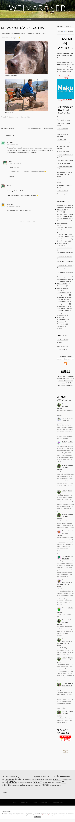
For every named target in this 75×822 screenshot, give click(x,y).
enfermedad (40, 779)
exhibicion (57, 779)
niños (53, 782)
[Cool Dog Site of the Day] (65, 738)
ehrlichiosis (27, 779)
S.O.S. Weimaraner (62, 346)
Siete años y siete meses (64, 205)
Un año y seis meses (63, 304)
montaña (37, 782)
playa (28, 785)
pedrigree (17, 785)
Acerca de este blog (62, 117)
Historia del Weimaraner (63, 163)
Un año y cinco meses (63, 306)
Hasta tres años (61, 286)
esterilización (48, 779)
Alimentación (60, 322)
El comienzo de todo (63, 319)
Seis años (60, 225)
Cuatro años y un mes (63, 281)
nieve (49, 782)
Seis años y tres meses (63, 221)
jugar (18, 782)
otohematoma (58, 782)
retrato (45, 784)
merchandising (28, 782)
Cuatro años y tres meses (64, 277)
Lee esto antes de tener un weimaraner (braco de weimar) (64, 174)
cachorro (58, 776)
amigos (29, 777)
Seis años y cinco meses (64, 218)
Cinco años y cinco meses (64, 236)
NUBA (64, 441)
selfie (55, 785)
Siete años (60, 212)
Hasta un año (60, 317)
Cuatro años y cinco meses (64, 268)
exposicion (64, 779)
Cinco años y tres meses (64, 239)
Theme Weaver (57, 802)
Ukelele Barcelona (62, 349)
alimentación (23, 777)
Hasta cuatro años (62, 283)
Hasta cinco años (62, 243)
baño (51, 777)
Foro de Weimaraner (62, 339)
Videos (59, 328)
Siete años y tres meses (64, 207)
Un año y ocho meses (63, 299)
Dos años (59, 290)
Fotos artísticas (61, 324)
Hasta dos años (61, 288)
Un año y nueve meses (63, 297)
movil (45, 782)
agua (18, 777)
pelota (22, 785)
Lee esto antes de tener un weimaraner (17, 19)
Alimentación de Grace (63, 120)
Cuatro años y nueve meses (65, 252)
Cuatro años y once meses (64, 248)
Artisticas (45, 776)
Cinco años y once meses (64, 227)
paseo (13, 785)
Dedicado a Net (61, 139)
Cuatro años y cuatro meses (65, 272)
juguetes (22, 782)
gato (6, 782)
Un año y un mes (62, 315)
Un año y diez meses (63, 295)
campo (67, 777)
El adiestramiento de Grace (64, 143)
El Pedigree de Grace (63, 151)
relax (39, 785)
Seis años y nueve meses (64, 214)
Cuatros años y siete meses (65, 261)
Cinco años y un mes (63, 241)
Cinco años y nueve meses (64, 230)
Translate (70, 31)
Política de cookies (62, 190)
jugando (12, 782)
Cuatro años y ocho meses (64, 256)
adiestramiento (9, 776)
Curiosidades (60, 326)
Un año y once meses (63, 292)
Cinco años (60, 245)
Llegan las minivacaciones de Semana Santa (39, 128)
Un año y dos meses (63, 313)
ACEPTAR (37, 816)
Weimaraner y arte (62, 194)
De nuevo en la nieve (7, 128)
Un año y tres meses (12, 117)
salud (52, 785)
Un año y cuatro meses (63, 308)
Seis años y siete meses (64, 216)
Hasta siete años (61, 209)
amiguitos (36, 777)
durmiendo (19, 779)
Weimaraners (65, 752)
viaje (59, 785)
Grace (64, 404)
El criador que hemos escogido (65, 406)
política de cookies (45, 815)
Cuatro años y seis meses (64, 265)
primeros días (34, 785)
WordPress (32, 802)
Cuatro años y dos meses (64, 279)
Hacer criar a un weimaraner (65, 160)
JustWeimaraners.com (63, 343)
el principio (33, 779)
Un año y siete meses (63, 301)
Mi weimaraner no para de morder (65, 660)
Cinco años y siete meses (64, 234)
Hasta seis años (61, 223)
